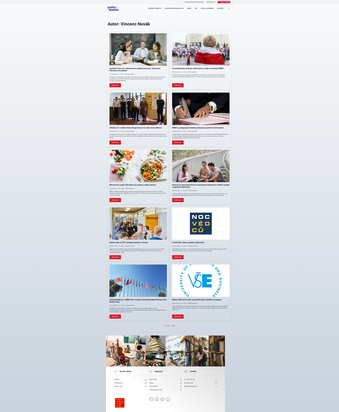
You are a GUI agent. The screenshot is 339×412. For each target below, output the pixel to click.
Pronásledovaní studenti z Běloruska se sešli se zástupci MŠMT (198, 68)
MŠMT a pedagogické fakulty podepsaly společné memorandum (198, 128)
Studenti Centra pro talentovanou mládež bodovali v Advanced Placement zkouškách (134, 69)
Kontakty (220, 8)
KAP (196, 8)
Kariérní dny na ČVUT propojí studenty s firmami (128, 242)
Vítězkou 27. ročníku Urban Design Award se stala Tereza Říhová (135, 128)
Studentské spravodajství (174, 8)
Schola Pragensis (207, 8)
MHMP (189, 8)
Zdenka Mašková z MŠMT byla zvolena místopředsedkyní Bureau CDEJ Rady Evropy (138, 301)
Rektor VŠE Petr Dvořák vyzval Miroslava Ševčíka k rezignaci (196, 300)
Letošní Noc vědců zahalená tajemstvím (188, 242)
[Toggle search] (229, 8)
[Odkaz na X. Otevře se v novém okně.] (162, 399)
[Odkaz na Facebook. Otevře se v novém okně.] (151, 399)
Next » (174, 326)
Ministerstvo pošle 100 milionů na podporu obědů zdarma (132, 185)
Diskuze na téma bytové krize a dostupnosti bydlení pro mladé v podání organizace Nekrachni (201, 186)
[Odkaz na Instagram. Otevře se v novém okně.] (157, 399)
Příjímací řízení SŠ (154, 8)
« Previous (166, 326)
